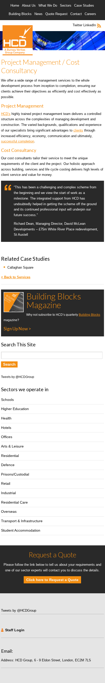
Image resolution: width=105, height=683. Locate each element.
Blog (99, 25)
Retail (5, 483)
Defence (8, 465)
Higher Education (15, 409)
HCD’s (5, 114)
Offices (6, 437)
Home (14, 5)
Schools (7, 400)
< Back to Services (15, 277)
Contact (76, 14)
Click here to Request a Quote (52, 580)
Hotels (6, 428)
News (38, 14)
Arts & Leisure (12, 446)
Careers (90, 14)
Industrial (8, 493)
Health (6, 418)
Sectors (65, 5)
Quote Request (56, 14)
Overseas (9, 511)
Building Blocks (20, 14)
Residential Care (14, 502)
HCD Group (18, 40)
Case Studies (84, 5)
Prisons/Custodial (15, 474)
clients (78, 130)
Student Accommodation (20, 530)
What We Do (47, 5)
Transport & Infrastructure (22, 521)
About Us (29, 5)
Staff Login (14, 630)
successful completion (17, 141)
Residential (10, 456)
